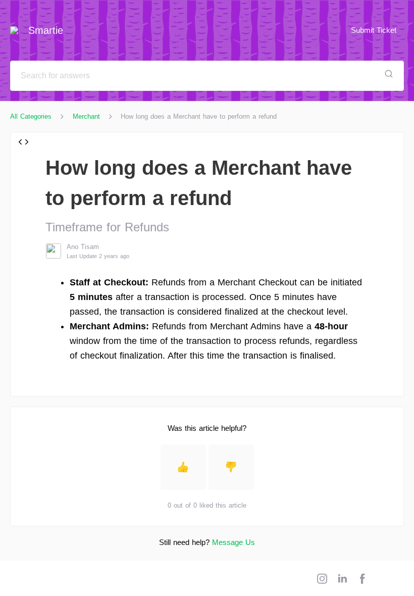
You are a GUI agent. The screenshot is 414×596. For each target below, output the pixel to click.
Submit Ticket (373, 30)
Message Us (233, 542)
